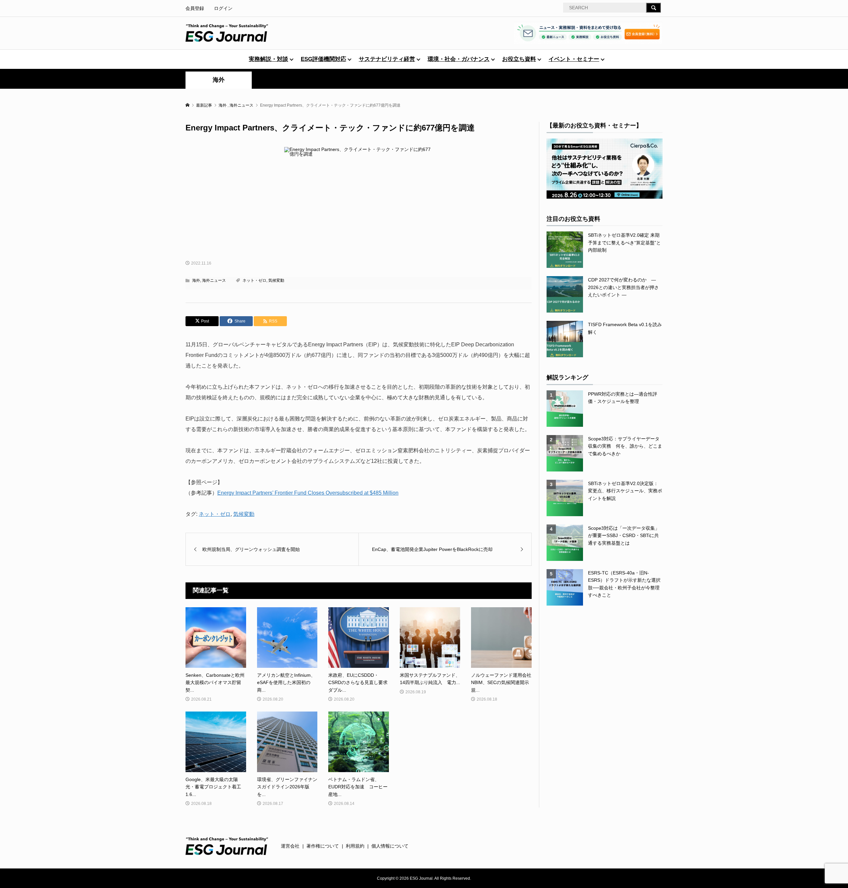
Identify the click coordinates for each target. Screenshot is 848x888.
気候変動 (276, 280)
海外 (219, 79)
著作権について (322, 846)
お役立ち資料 (519, 59)
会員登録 (195, 8)
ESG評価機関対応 (323, 59)
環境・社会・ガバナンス (459, 59)
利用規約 (355, 846)
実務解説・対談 (268, 59)
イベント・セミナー (574, 59)
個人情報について (389, 846)
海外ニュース (214, 280)
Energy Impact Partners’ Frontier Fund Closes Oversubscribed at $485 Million (307, 493)
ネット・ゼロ (254, 280)
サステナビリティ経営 (387, 59)
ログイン (223, 8)
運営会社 (290, 846)
